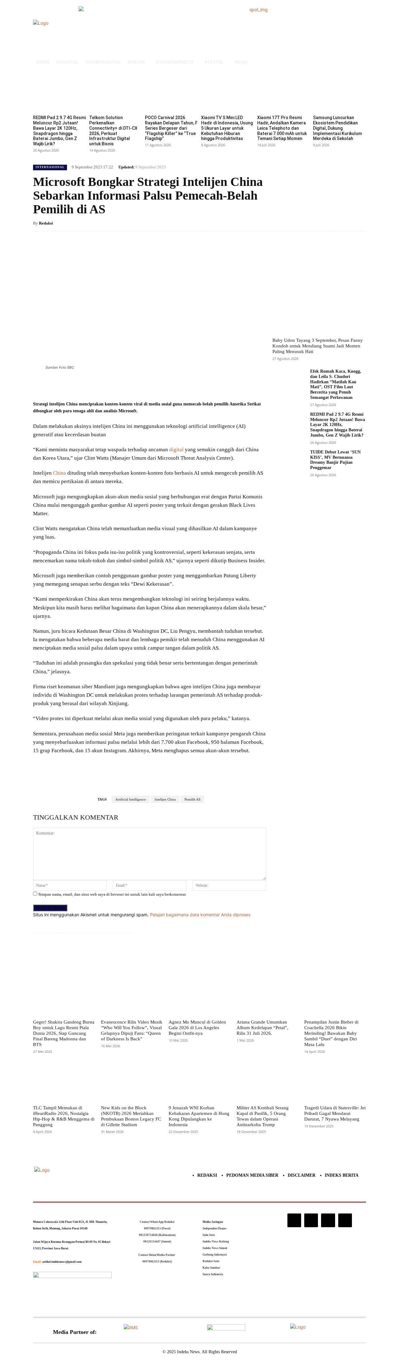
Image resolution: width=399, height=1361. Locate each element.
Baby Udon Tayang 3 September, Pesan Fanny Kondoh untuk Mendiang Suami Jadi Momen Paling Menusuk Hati (317, 346)
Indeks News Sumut (215, 1248)
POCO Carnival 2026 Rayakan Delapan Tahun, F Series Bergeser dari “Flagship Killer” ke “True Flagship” (171, 128)
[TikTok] (311, 1220)
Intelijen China (165, 799)
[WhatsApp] (121, 384)
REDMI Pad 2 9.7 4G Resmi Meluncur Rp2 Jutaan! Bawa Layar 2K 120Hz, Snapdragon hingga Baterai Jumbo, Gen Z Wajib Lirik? (59, 130)
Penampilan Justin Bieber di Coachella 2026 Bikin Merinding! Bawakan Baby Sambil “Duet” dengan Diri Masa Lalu (331, 1033)
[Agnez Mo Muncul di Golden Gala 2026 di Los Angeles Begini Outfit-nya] (199, 996)
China (59, 473)
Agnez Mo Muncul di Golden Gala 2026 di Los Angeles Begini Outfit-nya (197, 1028)
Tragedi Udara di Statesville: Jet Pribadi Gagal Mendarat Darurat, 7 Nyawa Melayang (335, 1113)
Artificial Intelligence (130, 799)
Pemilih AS (192, 799)
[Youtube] (345, 1220)
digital (176, 450)
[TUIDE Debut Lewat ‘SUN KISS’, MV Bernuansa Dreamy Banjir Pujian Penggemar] (288, 463)
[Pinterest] (107, 384)
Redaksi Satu (211, 1261)
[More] (136, 384)
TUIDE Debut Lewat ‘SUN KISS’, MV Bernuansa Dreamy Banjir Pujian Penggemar (335, 460)
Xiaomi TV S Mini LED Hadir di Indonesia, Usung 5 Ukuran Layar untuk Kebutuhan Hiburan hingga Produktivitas (227, 128)
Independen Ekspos (215, 1228)
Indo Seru (209, 1235)
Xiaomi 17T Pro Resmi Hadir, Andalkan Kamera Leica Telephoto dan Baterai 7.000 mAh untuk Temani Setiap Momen (282, 128)
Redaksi (46, 223)
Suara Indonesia (213, 1274)
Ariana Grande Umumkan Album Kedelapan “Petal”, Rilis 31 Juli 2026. (262, 1028)
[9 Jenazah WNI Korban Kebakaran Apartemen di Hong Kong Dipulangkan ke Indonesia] (199, 1082)
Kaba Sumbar (211, 1267)
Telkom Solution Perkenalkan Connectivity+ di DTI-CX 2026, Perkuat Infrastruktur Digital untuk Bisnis (113, 130)
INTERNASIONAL (50, 167)
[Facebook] (78, 384)
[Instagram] (294, 1220)
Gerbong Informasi (215, 1254)
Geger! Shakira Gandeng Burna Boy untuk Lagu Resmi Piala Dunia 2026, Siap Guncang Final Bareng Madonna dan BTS (63, 1033)
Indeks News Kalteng (216, 1241)
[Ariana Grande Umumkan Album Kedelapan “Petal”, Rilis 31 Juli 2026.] (267, 996)
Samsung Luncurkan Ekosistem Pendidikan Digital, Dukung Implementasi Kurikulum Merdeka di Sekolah (337, 128)
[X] (93, 384)
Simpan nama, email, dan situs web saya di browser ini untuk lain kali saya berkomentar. (112, 894)
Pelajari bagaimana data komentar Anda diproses (200, 914)
